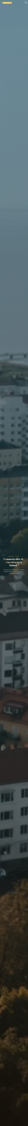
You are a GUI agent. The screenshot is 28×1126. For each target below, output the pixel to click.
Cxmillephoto (6, 3)
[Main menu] (25, 3)
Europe (17, 556)
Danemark (11, 556)
